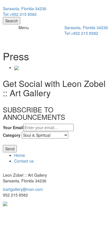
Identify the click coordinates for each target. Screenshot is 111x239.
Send (10, 148)
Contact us (24, 161)
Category (11, 135)
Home (19, 155)
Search (11, 21)
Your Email (13, 127)
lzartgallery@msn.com (23, 189)
